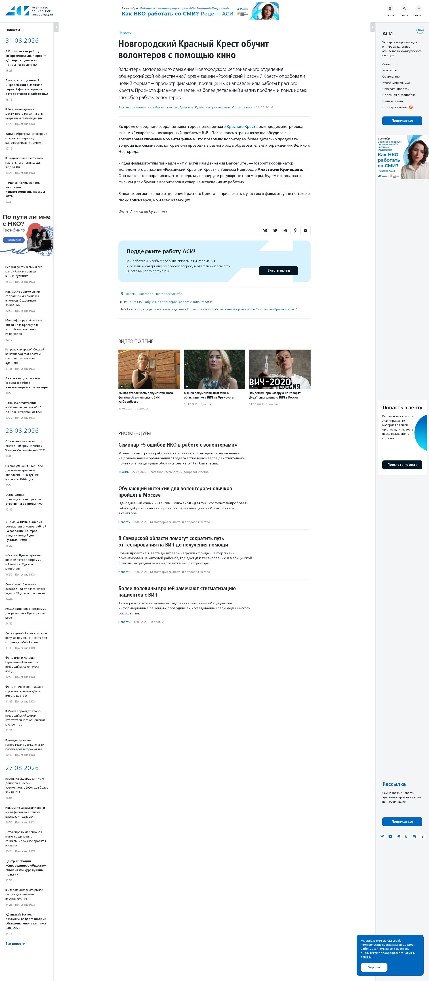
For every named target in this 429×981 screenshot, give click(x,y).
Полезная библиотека (399, 95)
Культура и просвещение (213, 107)
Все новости (15, 944)
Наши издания (393, 101)
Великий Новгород (139, 294)
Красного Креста (242, 126)
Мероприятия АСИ (396, 82)
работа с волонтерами (195, 302)
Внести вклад (278, 270)
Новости (125, 33)
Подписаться (402, 121)
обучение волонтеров (161, 302)
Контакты (389, 70)
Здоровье (186, 107)
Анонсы (123, 472)
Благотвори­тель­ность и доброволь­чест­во (148, 107)
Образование (242, 107)
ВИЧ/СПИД (135, 302)
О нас (386, 64)
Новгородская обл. (169, 294)
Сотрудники (391, 76)
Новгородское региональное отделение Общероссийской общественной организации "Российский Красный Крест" (212, 309)
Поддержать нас (394, 107)
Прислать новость (395, 89)
